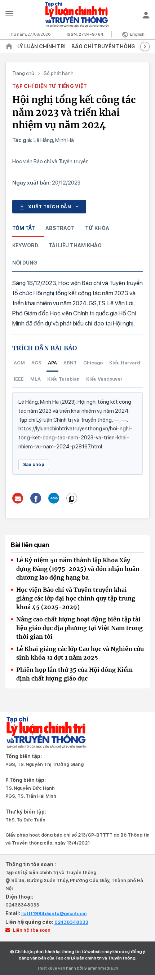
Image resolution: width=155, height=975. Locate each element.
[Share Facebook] (35, 498)
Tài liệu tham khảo (75, 245)
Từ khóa (97, 228)
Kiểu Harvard (124, 362)
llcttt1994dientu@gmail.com (54, 913)
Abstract (60, 228)
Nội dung (24, 263)
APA (52, 362)
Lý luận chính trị (41, 46)
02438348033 (22, 905)
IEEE (19, 379)
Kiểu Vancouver (104, 379)
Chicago (93, 362)
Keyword (25, 245)
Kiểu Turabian (63, 379)
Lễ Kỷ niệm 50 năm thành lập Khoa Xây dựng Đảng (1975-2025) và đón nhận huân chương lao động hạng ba (78, 569)
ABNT (70, 362)
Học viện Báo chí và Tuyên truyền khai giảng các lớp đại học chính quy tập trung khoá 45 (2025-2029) (75, 598)
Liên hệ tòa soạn (31, 930)
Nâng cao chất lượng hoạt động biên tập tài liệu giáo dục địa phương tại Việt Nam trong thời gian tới (79, 628)
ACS (36, 362)
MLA (35, 379)
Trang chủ (23, 73)
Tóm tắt (23, 228)
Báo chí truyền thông (103, 46)
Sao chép (33, 464)
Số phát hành (59, 73)
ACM (19, 362)
